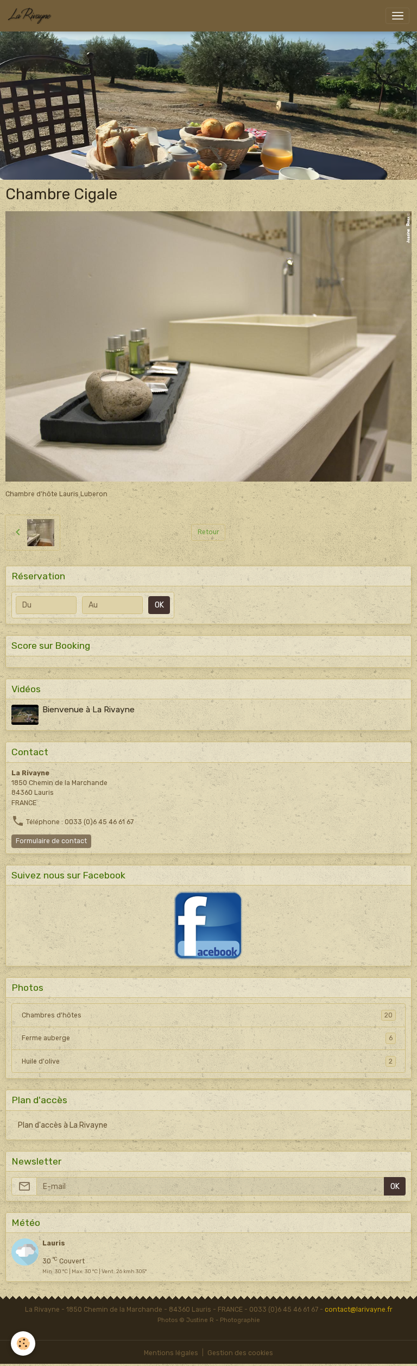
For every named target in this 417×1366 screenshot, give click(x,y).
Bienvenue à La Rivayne (88, 709)
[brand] (31, 16)
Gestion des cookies (240, 1353)
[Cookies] (23, 1343)
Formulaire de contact (51, 841)
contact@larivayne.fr (359, 1309)
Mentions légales (171, 1353)
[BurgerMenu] (397, 16)
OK (159, 605)
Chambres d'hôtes (207, 1015)
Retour (208, 532)
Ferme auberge (207, 1038)
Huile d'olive (207, 1061)
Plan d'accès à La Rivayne (63, 1125)
